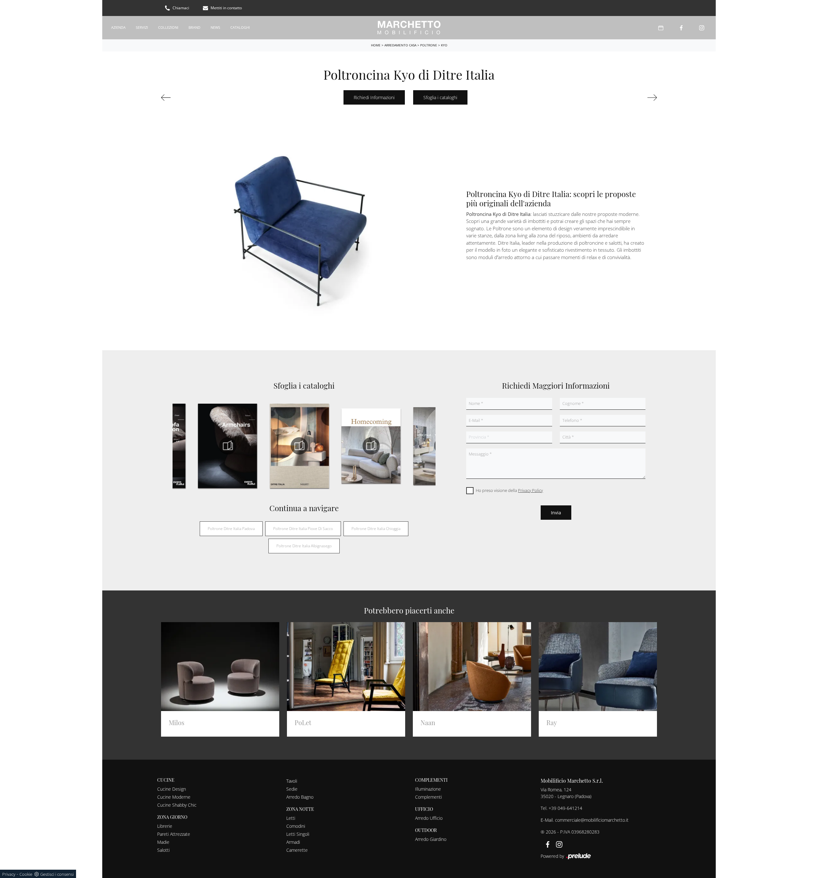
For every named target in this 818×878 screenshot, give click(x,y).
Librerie (164, 826)
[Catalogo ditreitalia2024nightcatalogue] (299, 446)
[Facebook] (681, 27)
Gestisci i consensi (57, 874)
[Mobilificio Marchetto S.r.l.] (409, 27)
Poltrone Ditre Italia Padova (231, 528)
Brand (194, 27)
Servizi (142, 27)
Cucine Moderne (173, 797)
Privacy (8, 874)
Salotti (163, 850)
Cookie (25, 874)
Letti (290, 818)
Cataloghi (240, 27)
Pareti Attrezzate (173, 834)
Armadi (293, 842)
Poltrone (428, 45)
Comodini (295, 826)
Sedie (291, 789)
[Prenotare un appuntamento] (661, 27)
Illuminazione (428, 789)
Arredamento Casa (400, 45)
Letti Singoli (297, 834)
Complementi (428, 797)
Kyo (444, 45)
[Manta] (619, 97)
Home (376, 45)
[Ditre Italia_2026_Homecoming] (371, 446)
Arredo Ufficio (429, 818)
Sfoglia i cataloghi (440, 97)
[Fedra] (199, 97)
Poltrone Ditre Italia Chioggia (375, 528)
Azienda (118, 27)
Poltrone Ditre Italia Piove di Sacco (303, 528)
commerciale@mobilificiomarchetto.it (592, 820)
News (215, 27)
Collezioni (168, 27)
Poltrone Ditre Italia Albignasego (304, 546)
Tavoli (291, 781)
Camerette (297, 850)
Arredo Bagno (299, 797)
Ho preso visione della (509, 490)
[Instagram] (701, 27)
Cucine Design (171, 789)
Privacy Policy (530, 490)
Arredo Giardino (430, 839)
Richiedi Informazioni (374, 97)
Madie (163, 842)
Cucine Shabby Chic (177, 805)
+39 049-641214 (565, 808)
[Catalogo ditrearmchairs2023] (228, 446)
